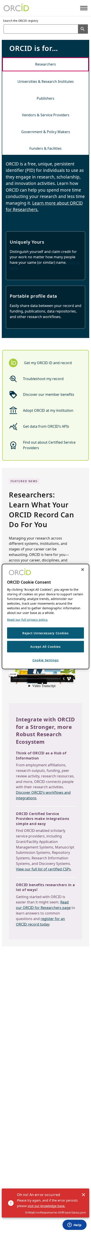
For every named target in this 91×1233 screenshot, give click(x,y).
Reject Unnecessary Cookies (45, 633)
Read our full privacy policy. (27, 619)
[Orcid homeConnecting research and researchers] (16, 8)
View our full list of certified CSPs (43, 869)
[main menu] (83, 8)
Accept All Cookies (45, 647)
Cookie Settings (45, 660)
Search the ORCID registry (20, 21)
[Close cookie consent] (82, 569)
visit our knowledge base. (46, 1206)
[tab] (45, 64)
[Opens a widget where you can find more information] (74, 1225)
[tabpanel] (45, 247)
